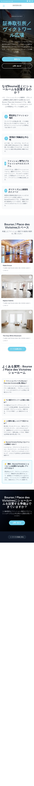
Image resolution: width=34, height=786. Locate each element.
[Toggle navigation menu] (3, 5)
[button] (30, 242)
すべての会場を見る (16, 349)
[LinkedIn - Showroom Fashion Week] (27, 1)
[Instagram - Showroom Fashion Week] (32, 1)
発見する (17, 59)
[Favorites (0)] (31, 6)
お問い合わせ (17, 66)
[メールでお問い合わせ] (12, 1)
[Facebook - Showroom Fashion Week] (29, 1)
